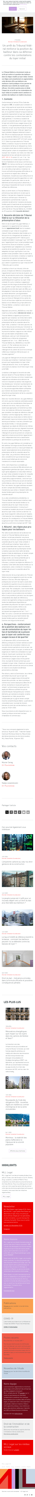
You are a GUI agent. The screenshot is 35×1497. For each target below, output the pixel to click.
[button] (7, 812)
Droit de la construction (11, 1434)
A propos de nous (9, 1290)
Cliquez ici (7, 1306)
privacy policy (23, 4)
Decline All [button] (22, 9)
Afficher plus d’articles (17, 1151)
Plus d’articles (9, 765)
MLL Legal (6, 1196)
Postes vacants (8, 1358)
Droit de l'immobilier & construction (17, 42)
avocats (22, 1393)
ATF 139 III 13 (7, 157)
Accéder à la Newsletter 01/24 (13, 1225)
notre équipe (18, 1413)
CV (3, 765)
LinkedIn (16, 1450)
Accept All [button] (12, 9)
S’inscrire (7, 1229)
